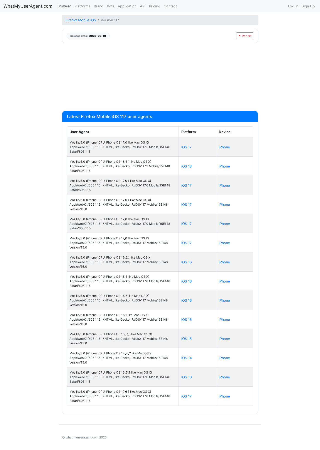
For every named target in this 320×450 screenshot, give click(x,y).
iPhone (224, 147)
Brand (98, 6)
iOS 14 (186, 358)
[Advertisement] (160, 76)
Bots (110, 6)
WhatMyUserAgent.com (27, 6)
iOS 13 (186, 377)
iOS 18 (186, 166)
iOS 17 (186, 147)
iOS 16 (186, 262)
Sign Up (308, 6)
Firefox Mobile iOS (81, 20)
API (142, 6)
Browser (64, 6)
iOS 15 (186, 339)
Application (127, 6)
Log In (293, 6)
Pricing (154, 6)
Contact (170, 6)
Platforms (82, 6)
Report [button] (244, 36)
